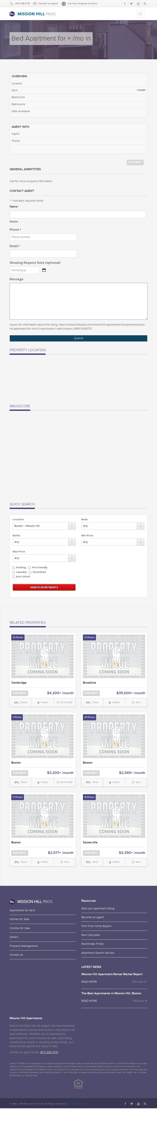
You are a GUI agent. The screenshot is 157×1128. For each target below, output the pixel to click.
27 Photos (89, 637)
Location (18, 519)
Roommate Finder (92, 944)
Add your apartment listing (97, 908)
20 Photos (89, 717)
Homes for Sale (19, 919)
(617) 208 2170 (49, 1052)
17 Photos (18, 797)
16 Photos (89, 797)
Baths (16, 535)
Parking (21, 567)
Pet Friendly (39, 567)
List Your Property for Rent (82, 3)
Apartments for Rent (22, 910)
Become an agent (92, 917)
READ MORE (89, 981)
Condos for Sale (20, 928)
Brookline (89, 683)
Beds (84, 519)
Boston (16, 763)
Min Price (87, 535)
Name (14, 221)
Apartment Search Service (97, 953)
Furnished (39, 572)
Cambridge (18, 683)
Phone (15, 229)
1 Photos (17, 717)
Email (15, 246)
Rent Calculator (90, 935)
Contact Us (16, 954)
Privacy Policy (78, 1103)
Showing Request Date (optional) (35, 263)
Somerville (90, 842)
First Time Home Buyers (96, 926)
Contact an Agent (48, 3)
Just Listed (23, 576)
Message (16, 279)
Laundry (21, 572)
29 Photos (18, 637)
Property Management (24, 946)
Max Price (19, 551)
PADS (36, 13)
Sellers (14, 937)
